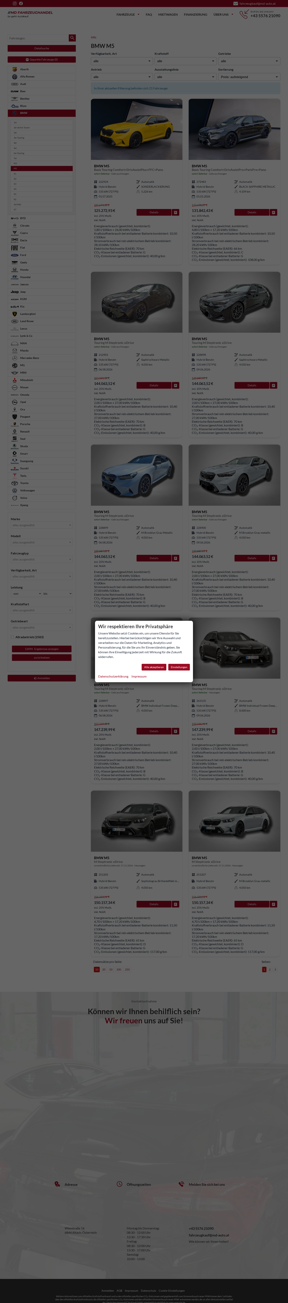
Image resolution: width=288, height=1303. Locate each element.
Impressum (139, 676)
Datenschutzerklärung (113, 676)
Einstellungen (179, 667)
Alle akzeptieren (154, 667)
